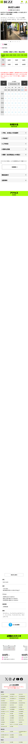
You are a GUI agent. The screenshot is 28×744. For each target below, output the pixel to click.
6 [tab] (17, 41)
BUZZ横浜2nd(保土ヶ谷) (4, 734)
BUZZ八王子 (12, 720)
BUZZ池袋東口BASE (22, 696)
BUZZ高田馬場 (3, 707)
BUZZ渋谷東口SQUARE (13, 702)
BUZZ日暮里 (12, 715)
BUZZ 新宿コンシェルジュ (5, 711)
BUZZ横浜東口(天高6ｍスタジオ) (23, 732)
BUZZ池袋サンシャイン (13, 696)
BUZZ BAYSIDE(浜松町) (4, 696)
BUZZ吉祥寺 (21, 704)
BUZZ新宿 (20, 707)
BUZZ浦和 (11, 742)
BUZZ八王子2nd (21, 720)
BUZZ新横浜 (12, 734)
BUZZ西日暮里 (21, 715)
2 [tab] (10, 41)
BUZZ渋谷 (20, 700)
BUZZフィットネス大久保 (14, 724)
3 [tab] (12, 41)
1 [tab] (9, 41)
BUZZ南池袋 (3, 700)
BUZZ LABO (20, 724)
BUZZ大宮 (2, 742)
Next (26, 31)
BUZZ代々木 (12, 700)
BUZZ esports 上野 (4, 726)
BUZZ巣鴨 (2, 717)
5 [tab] (15, 41)
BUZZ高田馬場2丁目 (13, 707)
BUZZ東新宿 (12, 711)
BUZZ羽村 (2, 724)
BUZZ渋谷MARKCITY (4, 702)
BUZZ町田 (20, 722)
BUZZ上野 (2, 715)
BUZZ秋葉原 (21, 713)
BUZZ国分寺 (3, 722)
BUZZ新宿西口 (21, 711)
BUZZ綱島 (20, 734)
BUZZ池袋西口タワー (13, 698)
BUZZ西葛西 (12, 717)
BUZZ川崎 (2, 731)
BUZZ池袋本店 (3, 698)
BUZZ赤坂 (2, 694)
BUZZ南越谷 (21, 742)
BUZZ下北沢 (12, 704)
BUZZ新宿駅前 (12, 709)
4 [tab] (14, 41)
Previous (1, 31)
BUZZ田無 (2, 720)
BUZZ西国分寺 (12, 722)
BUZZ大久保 (3, 713)
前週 (4, 83)
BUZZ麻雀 (11, 726)
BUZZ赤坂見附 (12, 694)
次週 (24, 83)
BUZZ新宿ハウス (3, 709)
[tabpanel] (14, 31)
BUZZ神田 (11, 713)
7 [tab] (19, 41)
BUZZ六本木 (21, 694)
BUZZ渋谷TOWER (3, 704)
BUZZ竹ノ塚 (21, 717)
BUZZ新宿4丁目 (21, 709)
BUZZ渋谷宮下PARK (22, 702)
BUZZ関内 (2, 737)
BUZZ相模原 (12, 737)
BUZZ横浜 (11, 731)
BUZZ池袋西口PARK (22, 698)
